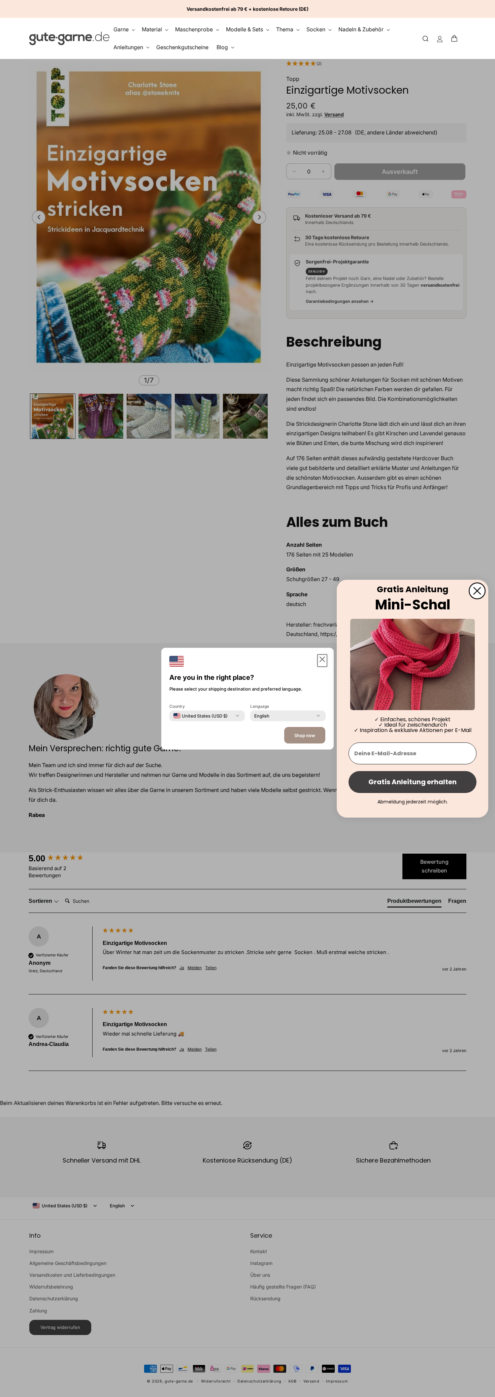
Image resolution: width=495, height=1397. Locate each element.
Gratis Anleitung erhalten (412, 782)
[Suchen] (426, 38)
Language (259, 705)
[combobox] (200, 715)
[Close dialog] (477, 590)
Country (177, 705)
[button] (456, 38)
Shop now (304, 735)
